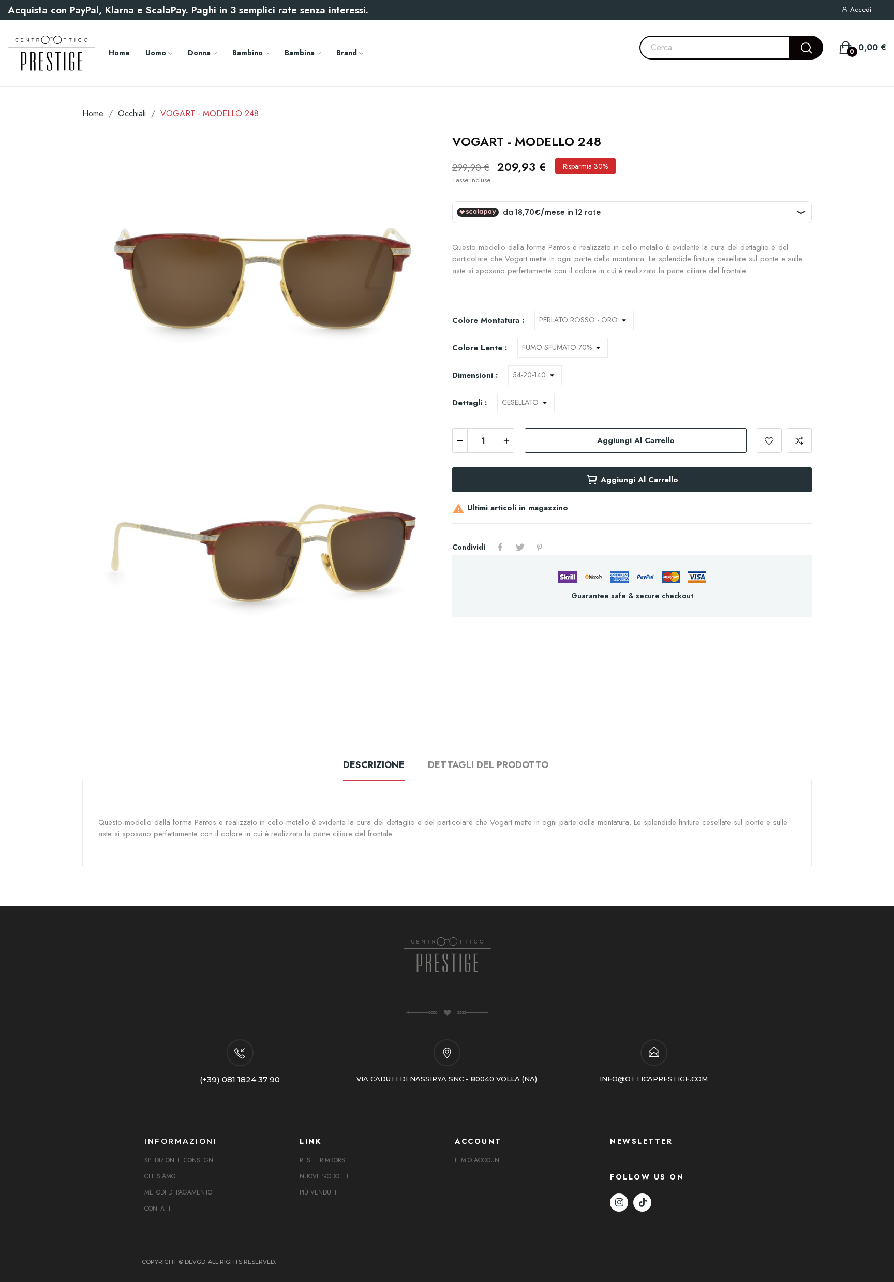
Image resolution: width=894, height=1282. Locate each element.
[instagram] (619, 1202)
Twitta (520, 547)
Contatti (158, 1208)
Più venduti (318, 1192)
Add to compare (799, 440)
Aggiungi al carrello (636, 440)
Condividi (500, 547)
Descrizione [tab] (374, 765)
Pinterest (539, 547)
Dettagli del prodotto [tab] (488, 765)
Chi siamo (159, 1176)
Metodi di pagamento (178, 1192)
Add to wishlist (769, 440)
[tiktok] (642, 1202)
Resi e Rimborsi (323, 1160)
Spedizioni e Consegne (180, 1160)
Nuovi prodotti (324, 1176)
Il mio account (479, 1160)
